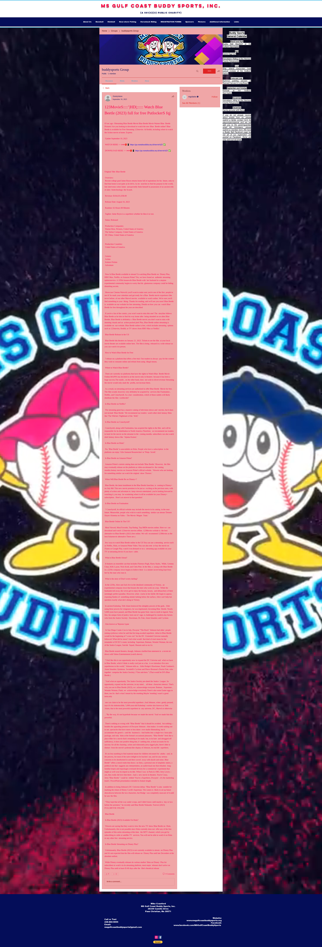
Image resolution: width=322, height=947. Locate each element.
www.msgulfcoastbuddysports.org (204, 920)
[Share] (172, 96)
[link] (109, 81)
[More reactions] (115, 874)
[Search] (197, 71)
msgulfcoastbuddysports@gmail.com (123, 927)
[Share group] (218, 70)
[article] (139, 490)
